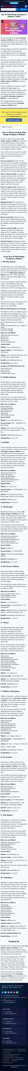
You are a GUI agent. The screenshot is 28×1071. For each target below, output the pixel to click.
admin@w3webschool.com (18, 1)
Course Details (14, 3)
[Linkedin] (11, 992)
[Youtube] (8, 992)
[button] (26, 6)
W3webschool (14, 1067)
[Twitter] (5, 992)
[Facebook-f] (2, 992)
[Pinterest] (14, 992)
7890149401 (7, 1)
